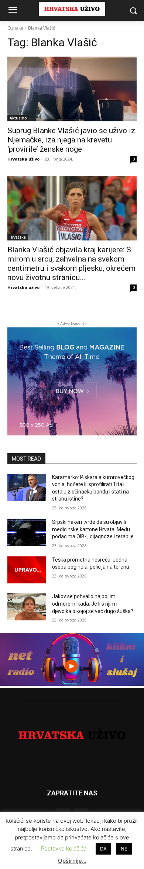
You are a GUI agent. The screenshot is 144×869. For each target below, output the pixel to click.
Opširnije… (72, 860)
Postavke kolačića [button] (63, 848)
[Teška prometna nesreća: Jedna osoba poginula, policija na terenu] (26, 570)
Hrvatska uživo (23, 159)
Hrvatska (18, 237)
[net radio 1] (72, 684)
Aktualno (18, 118)
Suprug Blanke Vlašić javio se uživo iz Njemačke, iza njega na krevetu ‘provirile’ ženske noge (71, 140)
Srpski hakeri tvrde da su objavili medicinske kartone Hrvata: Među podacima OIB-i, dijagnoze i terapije (93, 529)
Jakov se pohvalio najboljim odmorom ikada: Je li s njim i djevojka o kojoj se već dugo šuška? (92, 603)
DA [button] (103, 849)
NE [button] (124, 849)
